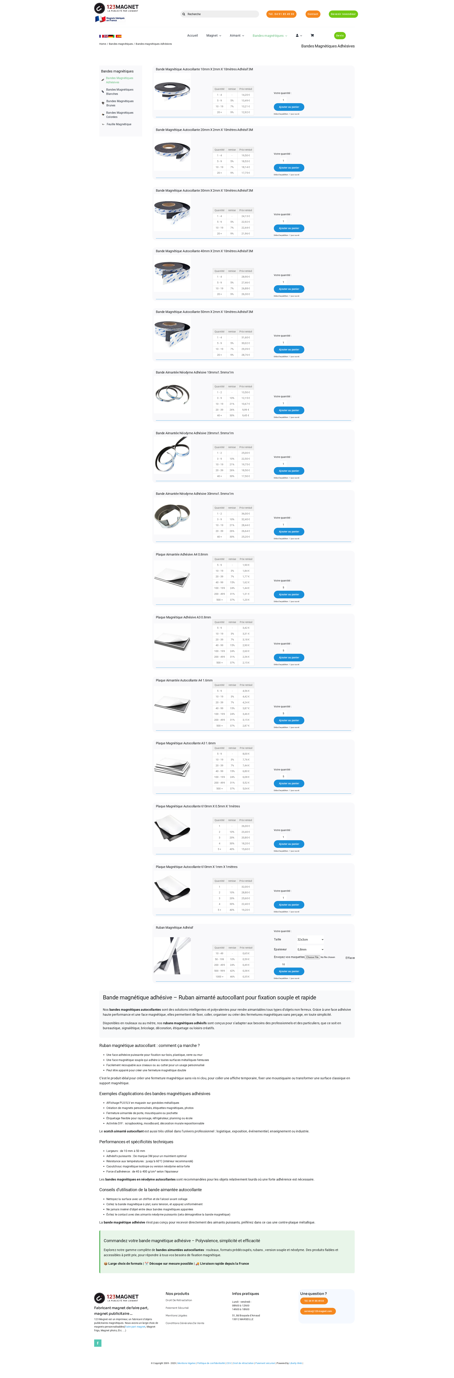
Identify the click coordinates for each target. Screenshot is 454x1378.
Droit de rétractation (243, 1363)
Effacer (350, 958)
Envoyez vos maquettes (289, 957)
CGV (229, 1363)
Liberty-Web (295, 1363)
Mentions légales (186, 1363)
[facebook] (97, 1343)
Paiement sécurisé (265, 1363)
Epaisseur (280, 949)
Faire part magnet (135, 1326)
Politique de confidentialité (211, 1363)
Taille (277, 939)
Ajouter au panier (289, 106)
